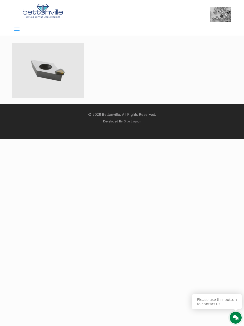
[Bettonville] (42, 11)
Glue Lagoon (132, 121)
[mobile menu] (17, 29)
